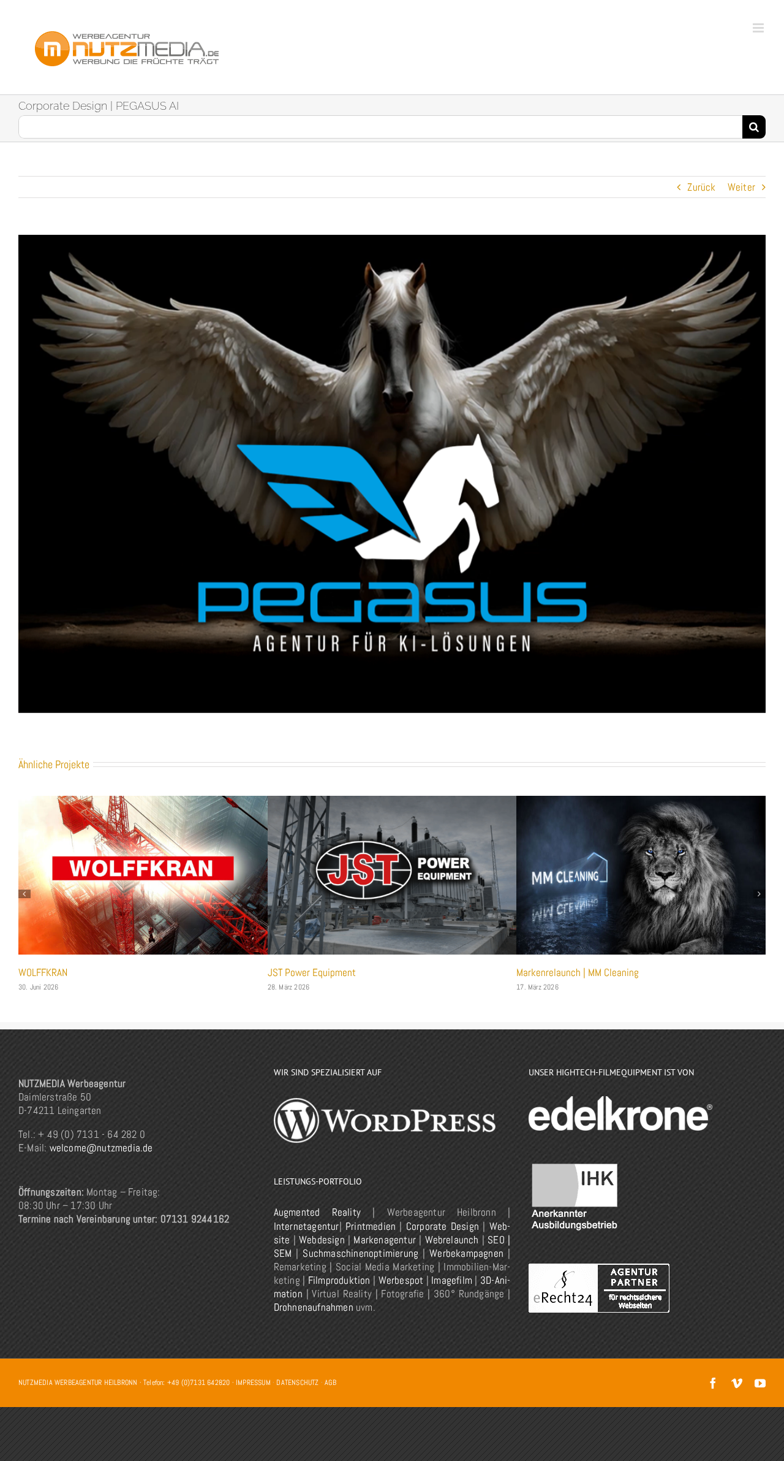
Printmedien (370, 1241)
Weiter (741, 187)
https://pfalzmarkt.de (391, 875)
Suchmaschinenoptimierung (360, 1268)
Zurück (701, 187)
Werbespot (401, 1295)
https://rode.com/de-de (143, 875)
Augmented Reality (317, 1227)
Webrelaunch (452, 1254)
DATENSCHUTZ (297, 1397)
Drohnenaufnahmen (313, 1322)
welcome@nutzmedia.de (101, 1162)
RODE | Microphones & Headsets (83, 972)
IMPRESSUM (253, 1397)
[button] (24, 901)
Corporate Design (442, 1241)
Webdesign (322, 1254)
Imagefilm (451, 1295)
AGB (330, 1397)
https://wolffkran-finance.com (641, 875)
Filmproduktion (339, 1295)
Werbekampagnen (466, 1268)
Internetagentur (306, 1241)
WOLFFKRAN (540, 972)
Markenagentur (384, 1254)
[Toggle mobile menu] (759, 27)
